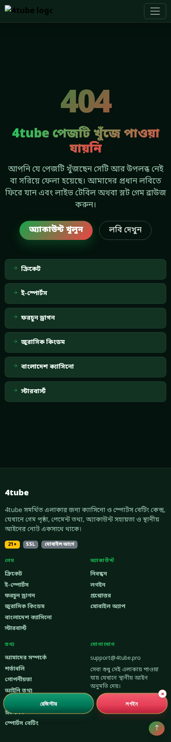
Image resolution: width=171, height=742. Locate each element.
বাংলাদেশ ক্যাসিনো (28, 618)
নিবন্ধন (98, 574)
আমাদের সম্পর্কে (26, 658)
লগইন (97, 585)
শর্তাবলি (15, 669)
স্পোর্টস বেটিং (22, 723)
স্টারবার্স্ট (15, 628)
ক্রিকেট (13, 574)
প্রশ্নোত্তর (100, 596)
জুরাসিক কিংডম (25, 607)
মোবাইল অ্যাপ (107, 607)
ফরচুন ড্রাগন (20, 596)
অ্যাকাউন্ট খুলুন (56, 230)
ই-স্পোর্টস (17, 585)
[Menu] (155, 11)
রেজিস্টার (48, 703)
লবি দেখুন (125, 230)
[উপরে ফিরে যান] (157, 728)
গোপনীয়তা (18, 680)
